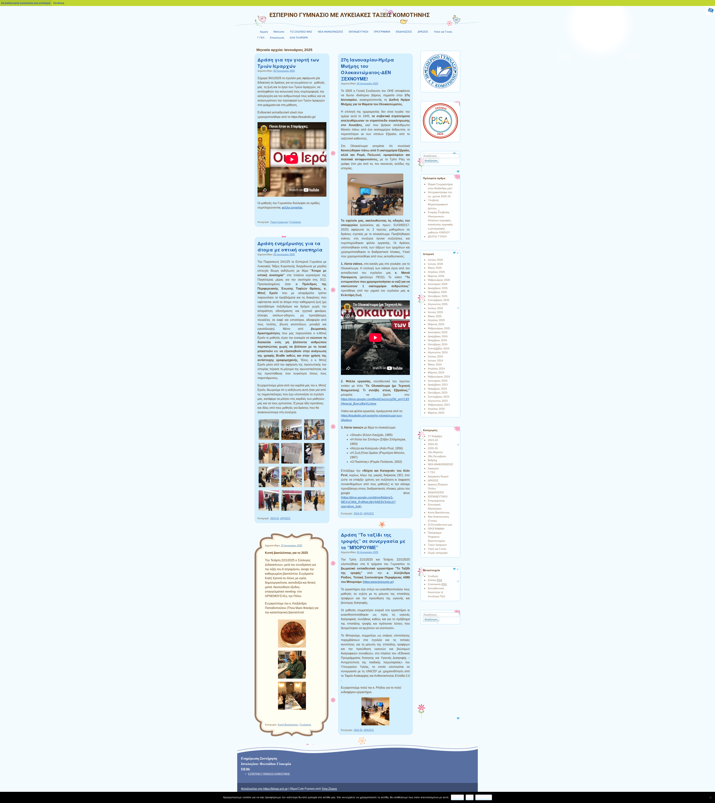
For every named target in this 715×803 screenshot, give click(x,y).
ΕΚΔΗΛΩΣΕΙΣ (404, 31)
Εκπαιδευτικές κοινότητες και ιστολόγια (25, 2)
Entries (435, 580)
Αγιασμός (433, 468)
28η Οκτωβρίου (437, 456)
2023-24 (433, 440)
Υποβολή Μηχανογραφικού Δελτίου (438, 204)
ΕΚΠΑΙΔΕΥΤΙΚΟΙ (358, 31)
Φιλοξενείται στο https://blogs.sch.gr (264, 788)
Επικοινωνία (277, 37)
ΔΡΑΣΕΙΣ (423, 31)
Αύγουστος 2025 (438, 304)
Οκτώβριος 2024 (437, 344)
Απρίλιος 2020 (436, 408)
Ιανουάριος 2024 (437, 380)
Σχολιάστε (295, 222)
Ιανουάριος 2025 (437, 332)
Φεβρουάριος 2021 (439, 404)
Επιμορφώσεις (436, 500)
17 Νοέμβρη (435, 436)
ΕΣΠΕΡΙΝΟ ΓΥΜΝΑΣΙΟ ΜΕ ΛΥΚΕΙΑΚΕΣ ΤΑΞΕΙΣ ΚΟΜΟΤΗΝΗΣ (349, 14)
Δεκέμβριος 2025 (438, 288)
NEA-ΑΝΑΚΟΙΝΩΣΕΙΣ (330, 31)
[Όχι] (710, 797)
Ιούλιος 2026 (435, 259)
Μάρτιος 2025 (436, 324)
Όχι (470, 797)
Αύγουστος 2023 (438, 400)
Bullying (432, 460)
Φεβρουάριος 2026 (439, 279)
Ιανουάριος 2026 (437, 284)
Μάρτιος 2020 (436, 412)
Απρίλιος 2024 (436, 368)
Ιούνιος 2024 (435, 360)
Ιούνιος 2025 (435, 312)
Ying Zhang (329, 788)
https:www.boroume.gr (378, 581)
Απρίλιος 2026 (436, 271)
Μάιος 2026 (435, 267)
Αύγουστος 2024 (438, 352)
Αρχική (264, 31)
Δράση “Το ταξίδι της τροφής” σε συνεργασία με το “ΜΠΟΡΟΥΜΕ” (373, 540)
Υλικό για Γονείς (443, 31)
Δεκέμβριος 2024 (438, 336)
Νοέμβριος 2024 (437, 340)
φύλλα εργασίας (292, 207)
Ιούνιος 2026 (435, 263)
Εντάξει (457, 797)
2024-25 (358, 513)
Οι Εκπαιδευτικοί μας (440, 524)
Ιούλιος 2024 (435, 356)
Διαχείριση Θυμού (438, 476)
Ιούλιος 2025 (435, 308)
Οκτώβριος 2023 (437, 392)
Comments (437, 584)
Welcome (278, 31)
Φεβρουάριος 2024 (439, 376)
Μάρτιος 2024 (436, 372)
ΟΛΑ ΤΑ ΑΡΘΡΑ (299, 37)
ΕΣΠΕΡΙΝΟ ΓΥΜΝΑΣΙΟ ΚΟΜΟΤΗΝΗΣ (269, 773)
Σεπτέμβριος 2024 (438, 348)
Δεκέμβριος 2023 (438, 384)
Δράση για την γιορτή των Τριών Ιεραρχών (288, 62)
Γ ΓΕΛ (260, 37)
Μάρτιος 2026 (436, 275)
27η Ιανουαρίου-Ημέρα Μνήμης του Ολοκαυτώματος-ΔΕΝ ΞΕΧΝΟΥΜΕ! (367, 69)
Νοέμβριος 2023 (437, 388)
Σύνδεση (433, 576)
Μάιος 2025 (435, 316)
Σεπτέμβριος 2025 (438, 300)
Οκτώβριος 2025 (437, 296)
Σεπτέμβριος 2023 (438, 396)
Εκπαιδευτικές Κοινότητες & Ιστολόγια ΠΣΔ (436, 592)
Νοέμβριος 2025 (437, 292)
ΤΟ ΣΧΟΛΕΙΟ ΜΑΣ (301, 31)
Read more (483, 797)
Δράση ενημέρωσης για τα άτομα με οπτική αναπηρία (290, 246)
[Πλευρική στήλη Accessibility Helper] (710, 10)
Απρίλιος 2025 (436, 320)
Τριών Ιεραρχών (279, 222)
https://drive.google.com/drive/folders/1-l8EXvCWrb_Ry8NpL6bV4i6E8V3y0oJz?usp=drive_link (368, 502)
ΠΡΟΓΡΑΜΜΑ (382, 31)
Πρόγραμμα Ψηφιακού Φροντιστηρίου (436, 536)
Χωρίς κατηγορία (437, 552)
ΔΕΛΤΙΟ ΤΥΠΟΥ (437, 236)
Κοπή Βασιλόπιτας (288, 724)
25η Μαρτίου (435, 452)
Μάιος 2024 (435, 364)
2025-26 (433, 448)
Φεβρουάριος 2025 (439, 328)
